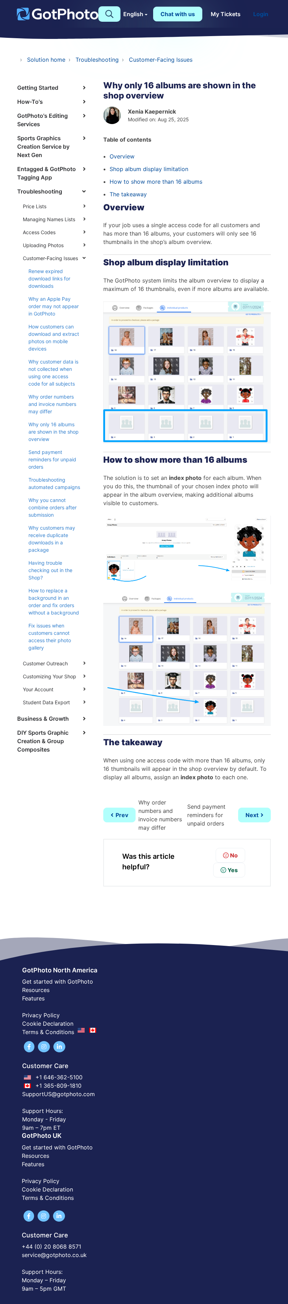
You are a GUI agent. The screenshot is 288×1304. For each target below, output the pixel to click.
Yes (233, 870)
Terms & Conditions (48, 1197)
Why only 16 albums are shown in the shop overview (53, 431)
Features (33, 998)
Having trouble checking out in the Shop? (50, 570)
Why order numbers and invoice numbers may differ (52, 404)
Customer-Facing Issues (160, 59)
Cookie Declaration (47, 1023)
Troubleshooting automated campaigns (54, 483)
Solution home (46, 59)
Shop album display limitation (149, 168)
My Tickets (226, 14)
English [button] (133, 14)
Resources (36, 989)
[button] (109, 14)
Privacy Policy (41, 1015)
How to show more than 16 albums (156, 181)
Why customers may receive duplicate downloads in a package (51, 539)
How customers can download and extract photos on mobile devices (53, 338)
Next (252, 815)
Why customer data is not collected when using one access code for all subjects (53, 373)
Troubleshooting (97, 59)
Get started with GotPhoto (57, 981)
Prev (122, 815)
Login (260, 14)
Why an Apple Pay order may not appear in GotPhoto (53, 306)
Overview (122, 156)
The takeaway (128, 194)
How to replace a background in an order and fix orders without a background (53, 602)
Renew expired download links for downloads (49, 278)
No (234, 855)
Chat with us (178, 14)
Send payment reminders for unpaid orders (52, 459)
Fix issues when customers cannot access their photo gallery (49, 637)
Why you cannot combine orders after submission (52, 507)
